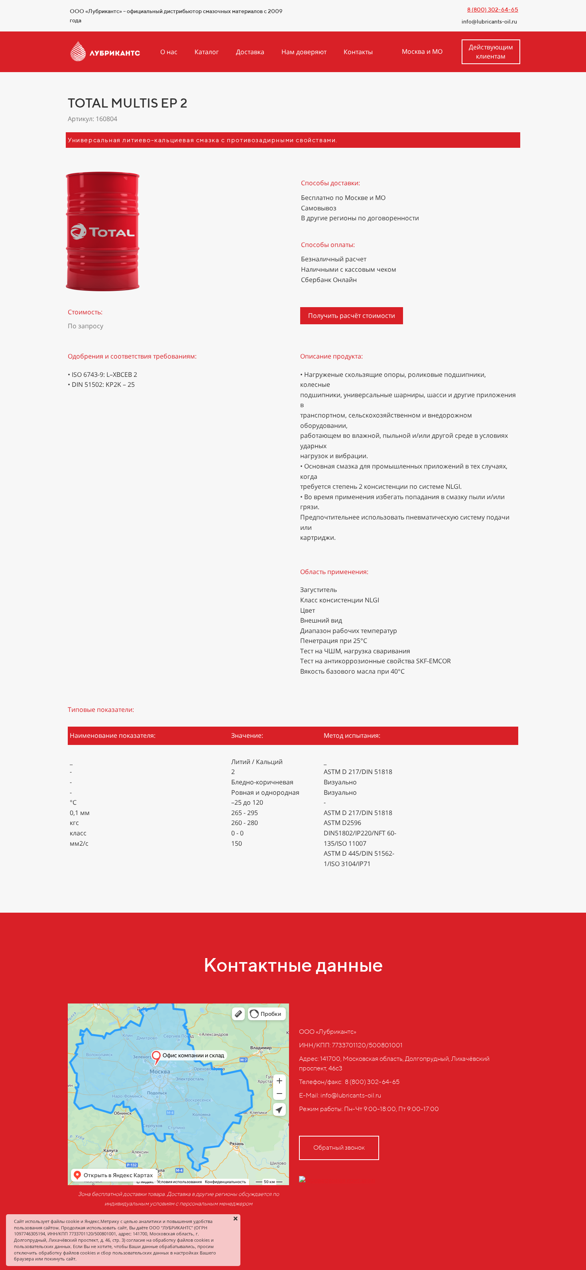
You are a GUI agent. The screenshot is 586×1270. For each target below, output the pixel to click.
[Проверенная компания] (337, 1180)
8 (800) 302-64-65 (492, 9)
